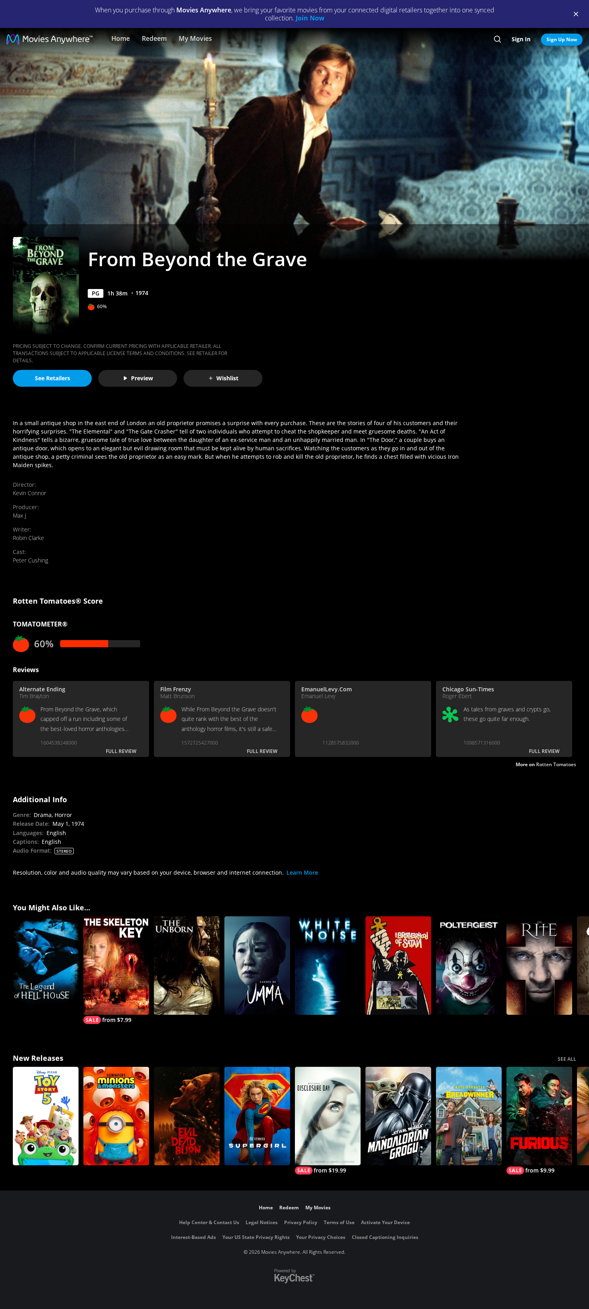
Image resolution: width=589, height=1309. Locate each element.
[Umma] (257, 965)
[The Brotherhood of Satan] (398, 965)
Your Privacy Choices (320, 1237)
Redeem (154, 38)
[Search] (497, 39)
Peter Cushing (30, 560)
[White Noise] (328, 965)
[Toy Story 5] (46, 1116)
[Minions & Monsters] (116, 1116)
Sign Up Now (562, 39)
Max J (19, 515)
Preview (142, 378)
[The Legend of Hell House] (46, 965)
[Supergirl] (257, 1116)
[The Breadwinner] (469, 1116)
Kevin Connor (29, 493)
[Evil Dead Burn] (187, 1116)
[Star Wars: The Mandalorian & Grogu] (398, 1116)
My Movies (195, 38)
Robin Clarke (28, 538)
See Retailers (52, 378)
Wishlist (227, 378)
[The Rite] (539, 965)
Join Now (310, 18)
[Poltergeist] (469, 965)
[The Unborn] (187, 965)
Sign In (521, 39)
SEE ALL (567, 1059)
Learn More (302, 872)
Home (120, 38)
